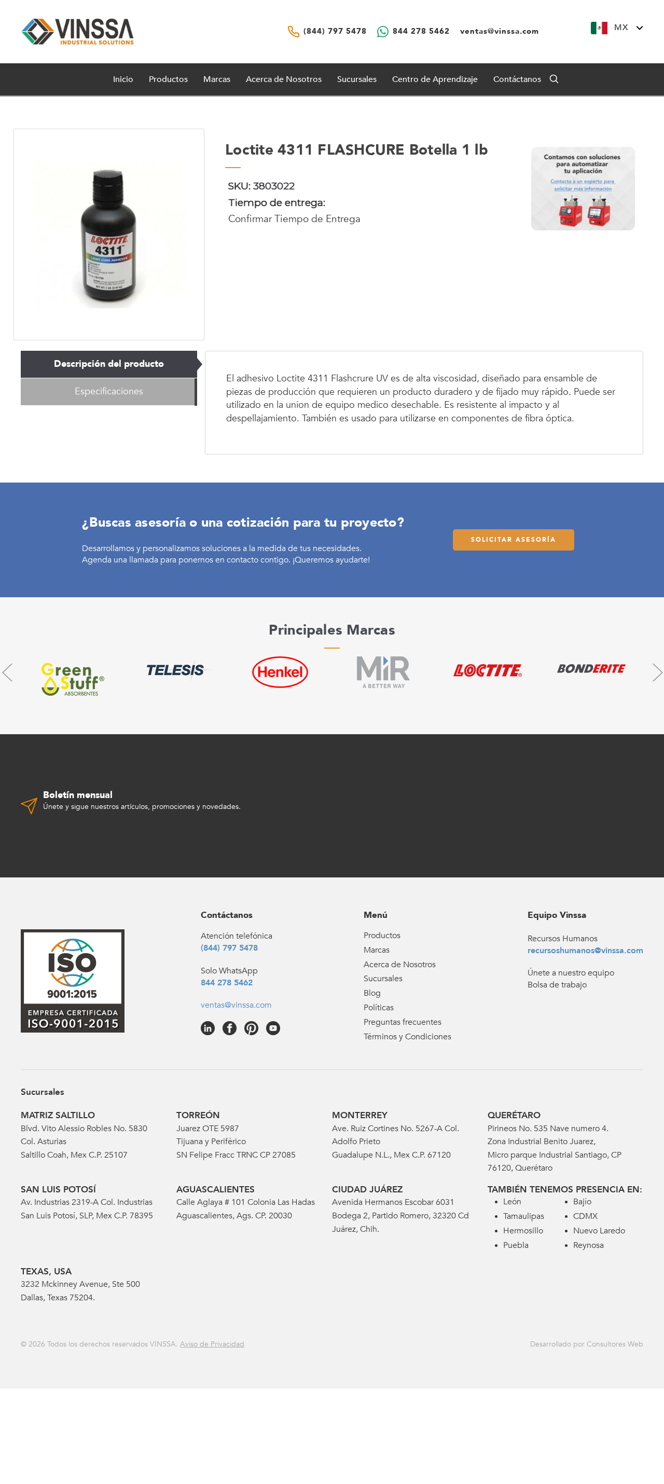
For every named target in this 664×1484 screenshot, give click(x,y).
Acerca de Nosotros (284, 79)
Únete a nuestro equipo (571, 973)
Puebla (516, 1245)
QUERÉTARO (514, 1115)
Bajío (582, 1201)
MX (621, 27)
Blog (372, 993)
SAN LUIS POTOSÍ (58, 1190)
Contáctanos (517, 79)
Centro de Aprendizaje (435, 79)
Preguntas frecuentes (402, 1022)
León (512, 1201)
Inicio (123, 79)
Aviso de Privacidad (212, 1344)
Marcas (216, 79)
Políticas (379, 1007)
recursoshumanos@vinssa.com (585, 950)
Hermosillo (523, 1230)
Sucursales (357, 79)
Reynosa (588, 1245)
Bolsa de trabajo (557, 985)
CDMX (585, 1216)
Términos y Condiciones (407, 1036)
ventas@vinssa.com (236, 1005)
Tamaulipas (523, 1216)
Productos (382, 935)
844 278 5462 (227, 982)
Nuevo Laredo (599, 1230)
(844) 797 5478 (229, 948)
